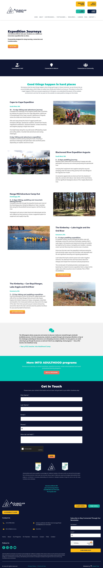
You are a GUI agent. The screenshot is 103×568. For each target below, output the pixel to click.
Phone (23, 424)
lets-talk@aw (9, 529)
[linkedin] (11, 547)
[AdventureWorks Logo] (16, 7)
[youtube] (14, 547)
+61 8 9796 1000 (10, 523)
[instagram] (7, 547)
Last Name (25, 405)
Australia (38, 529)
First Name (25, 395)
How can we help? (27, 434)
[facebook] (3, 547)
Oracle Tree (95, 566)
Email (23, 415)
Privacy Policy (32, 566)
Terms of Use (42, 566)
